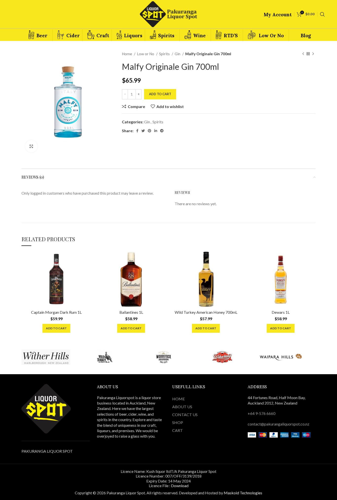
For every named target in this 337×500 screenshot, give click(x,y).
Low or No (146, 54)
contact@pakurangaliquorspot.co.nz (278, 424)
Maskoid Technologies (243, 492)
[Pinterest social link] (149, 131)
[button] (56, 328)
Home (127, 54)
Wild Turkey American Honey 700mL (206, 312)
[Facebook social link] (137, 131)
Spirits (164, 54)
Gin (178, 54)
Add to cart (160, 94)
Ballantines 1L (131, 312)
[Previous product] (303, 53)
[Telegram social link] (162, 131)
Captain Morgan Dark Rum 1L (56, 312)
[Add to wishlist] (87, 281)
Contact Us (185, 414)
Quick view (87, 270)
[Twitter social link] (143, 131)
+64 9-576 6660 (261, 413)
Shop (177, 422)
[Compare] (87, 259)
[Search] (322, 14)
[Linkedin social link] (156, 131)
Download (179, 485)
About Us (182, 406)
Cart (177, 430)
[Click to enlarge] (31, 146)
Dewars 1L (281, 312)
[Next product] (313, 53)
